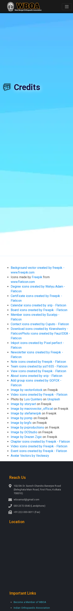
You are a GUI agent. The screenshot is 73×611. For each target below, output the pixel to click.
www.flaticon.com (23, 282)
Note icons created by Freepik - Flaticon (38, 362)
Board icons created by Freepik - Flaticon (39, 310)
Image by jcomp (22, 418)
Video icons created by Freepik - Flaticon (39, 394)
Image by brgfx (21, 423)
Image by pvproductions (27, 427)
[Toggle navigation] (67, 6)
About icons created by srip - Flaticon (36, 376)
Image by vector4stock (26, 390)
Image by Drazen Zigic (26, 437)
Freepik (37, 277)
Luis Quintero (33, 399)
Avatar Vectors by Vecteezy (30, 456)
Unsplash (53, 399)
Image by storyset (23, 404)
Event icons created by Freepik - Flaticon (39, 451)
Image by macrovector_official (32, 409)
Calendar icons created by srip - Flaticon (38, 305)
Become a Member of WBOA (30, 602)
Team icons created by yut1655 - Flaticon (39, 366)
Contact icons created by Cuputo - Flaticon (40, 324)
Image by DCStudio (24, 432)
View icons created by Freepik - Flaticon (38, 371)
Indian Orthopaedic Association (32, 607)
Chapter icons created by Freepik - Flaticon (40, 441)
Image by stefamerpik (26, 413)
